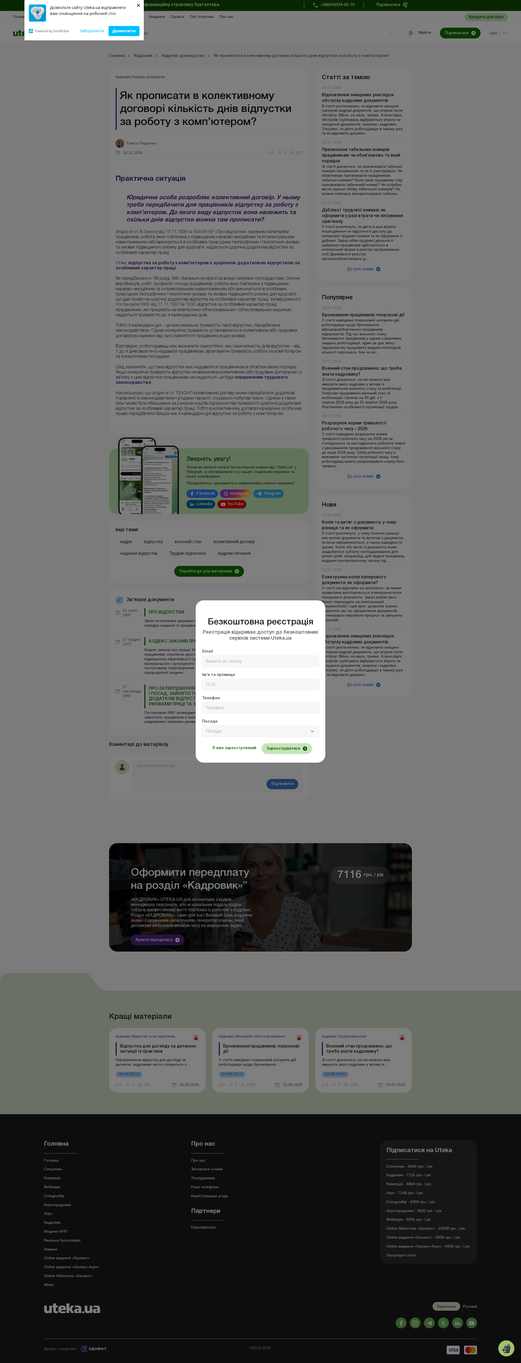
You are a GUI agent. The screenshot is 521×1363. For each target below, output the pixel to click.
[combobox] (260, 731)
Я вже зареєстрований (234, 748)
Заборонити (92, 30)
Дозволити (124, 30)
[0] (506, 1348)
